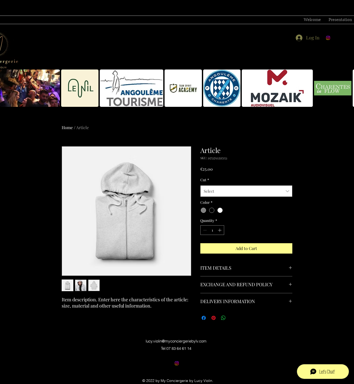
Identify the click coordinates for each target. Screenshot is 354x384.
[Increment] (220, 230)
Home (67, 127)
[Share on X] (233, 318)
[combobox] (246, 191)
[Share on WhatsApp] (223, 318)
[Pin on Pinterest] (213, 318)
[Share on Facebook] (204, 318)
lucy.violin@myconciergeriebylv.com (176, 341)
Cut (204, 179)
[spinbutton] (212, 230)
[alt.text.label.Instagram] (328, 37)
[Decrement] (204, 230)
